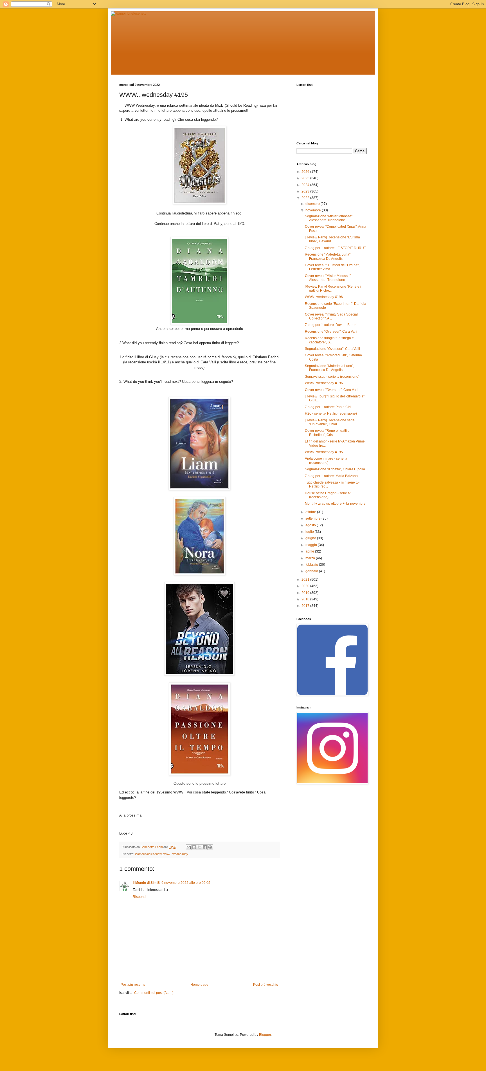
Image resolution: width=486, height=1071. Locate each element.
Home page (199, 985)
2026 (306, 172)
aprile (310, 551)
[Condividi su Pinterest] (210, 847)
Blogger (265, 1035)
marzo (310, 558)
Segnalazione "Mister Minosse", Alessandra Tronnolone (329, 218)
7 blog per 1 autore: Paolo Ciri (328, 407)
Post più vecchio (265, 985)
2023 (306, 191)
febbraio (312, 565)
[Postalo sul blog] (194, 847)
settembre (313, 518)
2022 (306, 198)
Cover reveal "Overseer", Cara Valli (331, 390)
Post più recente (133, 985)
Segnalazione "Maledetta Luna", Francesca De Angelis (329, 368)
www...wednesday (175, 854)
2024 (306, 185)
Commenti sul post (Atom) (154, 993)
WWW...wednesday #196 (324, 297)
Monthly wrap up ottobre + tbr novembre (335, 504)
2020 (306, 586)
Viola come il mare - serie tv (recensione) (326, 460)
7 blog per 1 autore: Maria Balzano (331, 476)
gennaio (312, 571)
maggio (311, 545)
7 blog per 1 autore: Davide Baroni (331, 325)
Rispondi (140, 897)
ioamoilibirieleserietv (148, 854)
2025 (306, 178)
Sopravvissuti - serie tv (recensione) (332, 377)
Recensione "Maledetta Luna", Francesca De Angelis (328, 256)
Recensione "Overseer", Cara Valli (331, 332)
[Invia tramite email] (189, 847)
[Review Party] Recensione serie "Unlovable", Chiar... (330, 422)
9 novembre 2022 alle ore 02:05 (185, 883)
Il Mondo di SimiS (146, 883)
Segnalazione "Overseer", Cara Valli (332, 349)
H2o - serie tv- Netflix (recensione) (331, 413)
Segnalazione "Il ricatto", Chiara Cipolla (335, 469)
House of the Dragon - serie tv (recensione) (327, 495)
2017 (306, 606)
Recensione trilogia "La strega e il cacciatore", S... (330, 340)
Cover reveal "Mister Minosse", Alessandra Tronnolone (328, 278)
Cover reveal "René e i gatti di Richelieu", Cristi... (327, 433)
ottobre (311, 512)
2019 (306, 593)
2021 (306, 580)
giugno (311, 538)
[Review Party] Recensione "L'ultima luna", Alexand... (332, 239)
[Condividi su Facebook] (205, 847)
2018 (306, 599)
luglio (310, 532)
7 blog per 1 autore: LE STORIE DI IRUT (335, 248)
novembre (313, 210)
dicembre (313, 204)
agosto (311, 525)
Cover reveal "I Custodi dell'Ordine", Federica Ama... (332, 267)
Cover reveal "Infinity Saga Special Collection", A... (331, 316)
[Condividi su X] (199, 847)
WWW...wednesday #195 (324, 452)
